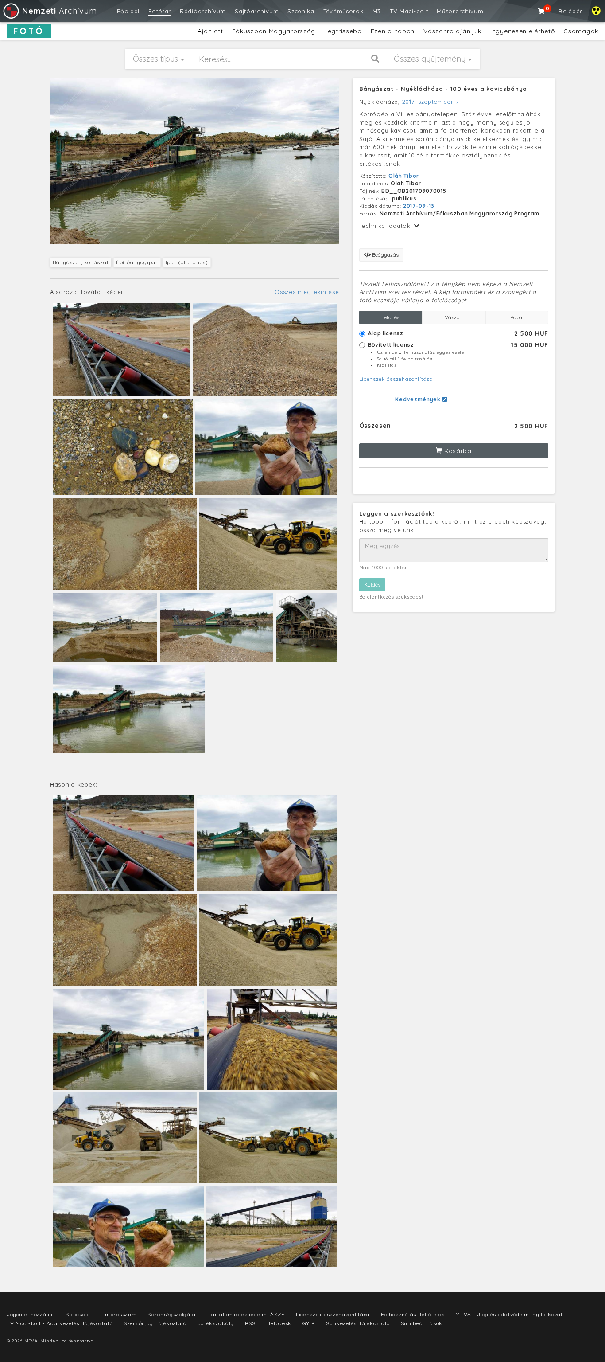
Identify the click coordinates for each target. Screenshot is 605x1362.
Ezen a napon (393, 31)
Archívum (59, 11)
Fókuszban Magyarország (273, 31)
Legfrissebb (343, 31)
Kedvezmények (418, 399)
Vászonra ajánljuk (452, 31)
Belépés (570, 11)
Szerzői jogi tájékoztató (155, 1323)
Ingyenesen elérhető (522, 31)
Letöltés (390, 317)
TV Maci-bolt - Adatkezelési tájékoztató (59, 1323)
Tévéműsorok (343, 11)
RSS (250, 1323)
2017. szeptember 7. (431, 101)
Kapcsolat (79, 1314)
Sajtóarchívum (257, 11)
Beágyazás (385, 254)
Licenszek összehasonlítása (396, 379)
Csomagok (580, 31)
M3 (376, 11)
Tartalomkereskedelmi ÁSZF (247, 1314)
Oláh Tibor (403, 175)
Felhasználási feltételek (413, 1314)
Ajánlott (210, 31)
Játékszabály (216, 1323)
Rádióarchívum (203, 11)
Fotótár (159, 11)
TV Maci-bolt (409, 11)
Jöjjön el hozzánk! (31, 1314)
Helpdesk (278, 1323)
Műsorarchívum (460, 11)
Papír (516, 317)
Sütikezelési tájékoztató (358, 1323)
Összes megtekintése (307, 291)
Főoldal (128, 11)
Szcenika (300, 11)
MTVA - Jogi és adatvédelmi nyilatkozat (509, 1314)
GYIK (308, 1323)
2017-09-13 (418, 206)
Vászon (453, 317)
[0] (541, 11)
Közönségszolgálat (172, 1314)
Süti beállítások (421, 1323)
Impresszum (119, 1314)
